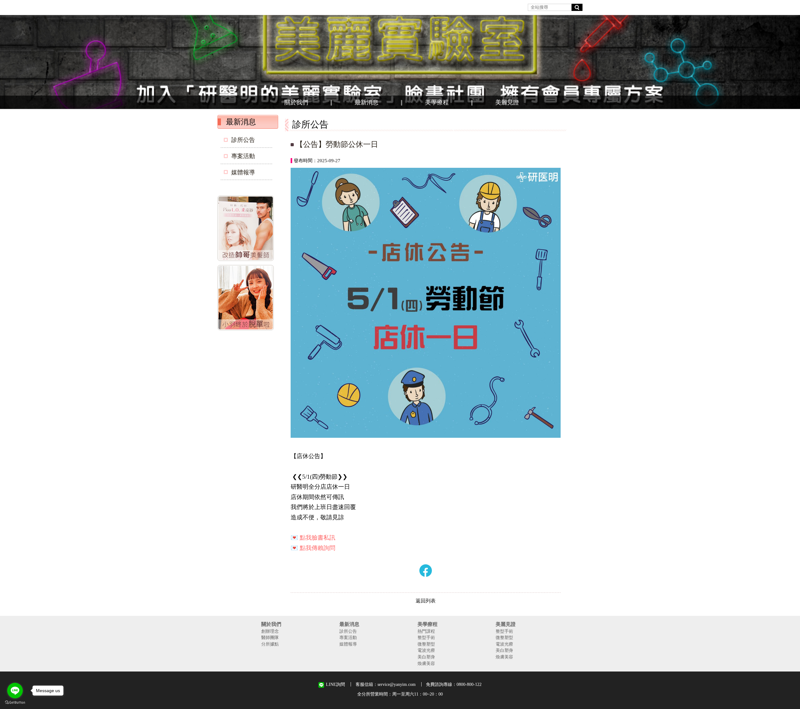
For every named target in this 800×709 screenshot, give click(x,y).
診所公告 (243, 140)
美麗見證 (507, 102)
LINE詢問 (335, 684)
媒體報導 (243, 172)
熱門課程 (426, 631)
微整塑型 (426, 644)
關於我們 (296, 102)
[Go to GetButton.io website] (15, 703)
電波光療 (426, 650)
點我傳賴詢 (314, 548)
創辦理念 (270, 631)
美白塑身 (426, 656)
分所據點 (270, 644)
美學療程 (437, 102)
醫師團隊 (270, 637)
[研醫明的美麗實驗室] (400, 62)
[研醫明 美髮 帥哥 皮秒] (247, 229)
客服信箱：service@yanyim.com (386, 684)
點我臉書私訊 (317, 537)
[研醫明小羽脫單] (247, 298)
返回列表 (426, 600)
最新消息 (366, 102)
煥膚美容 (426, 663)
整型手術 (426, 637)
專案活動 (243, 156)
